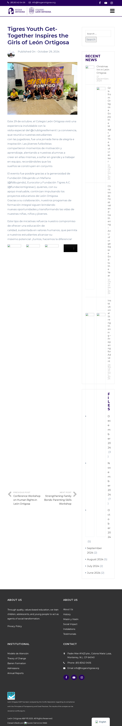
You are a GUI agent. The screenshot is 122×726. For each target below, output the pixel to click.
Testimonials (69, 634)
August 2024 (95, 559)
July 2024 (93, 566)
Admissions (13, 668)
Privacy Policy (14, 626)
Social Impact (70, 624)
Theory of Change (16, 658)
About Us (68, 609)
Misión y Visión (70, 619)
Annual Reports (15, 673)
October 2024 (109, 523)
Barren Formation (16, 663)
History (67, 614)
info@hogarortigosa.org (43, 2)
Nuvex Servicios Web (37, 723)
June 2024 (93, 572)
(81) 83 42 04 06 (17, 2)
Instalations (69, 629)
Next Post (57, 498)
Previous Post (26, 498)
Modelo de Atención (18, 653)
